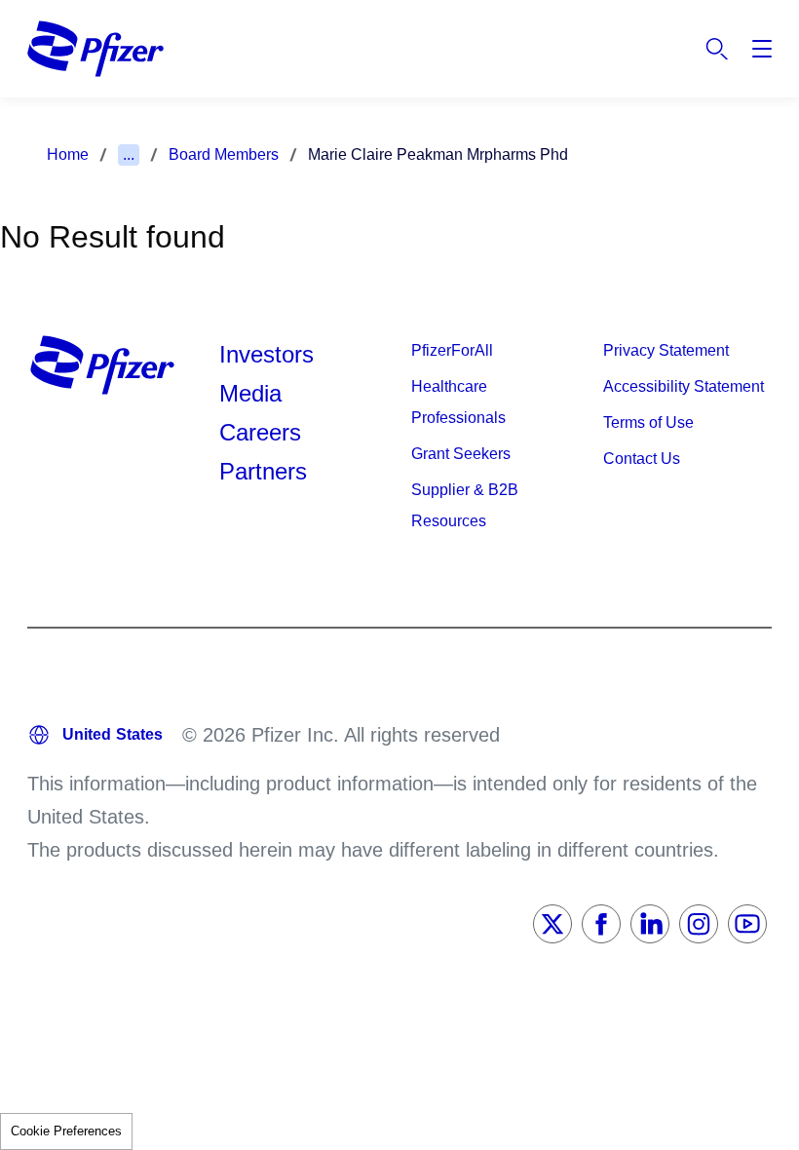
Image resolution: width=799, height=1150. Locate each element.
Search (717, 48)
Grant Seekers (461, 453)
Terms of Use (648, 422)
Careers (260, 432)
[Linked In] (649, 923)
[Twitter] (552, 923)
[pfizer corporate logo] (95, 48)
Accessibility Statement (683, 386)
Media (250, 393)
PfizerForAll (452, 350)
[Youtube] (747, 923)
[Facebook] (601, 923)
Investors (266, 354)
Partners (263, 471)
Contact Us (641, 458)
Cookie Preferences (66, 1131)
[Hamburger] (762, 48)
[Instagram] (698, 923)
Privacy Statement (666, 350)
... (128, 154)
